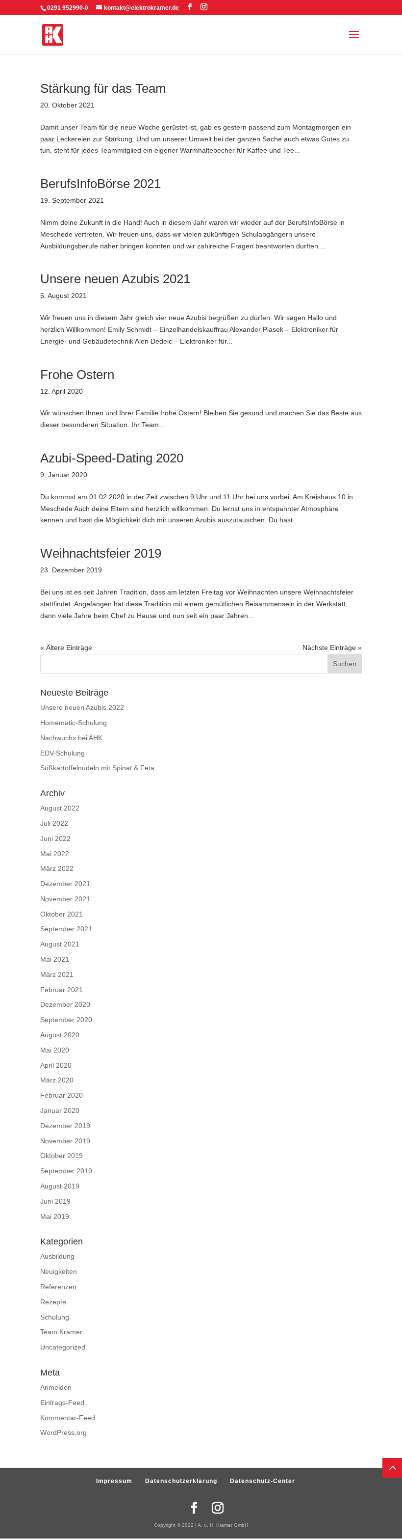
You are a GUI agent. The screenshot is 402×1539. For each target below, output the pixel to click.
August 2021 (59, 944)
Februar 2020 (61, 1095)
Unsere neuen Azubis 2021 (115, 278)
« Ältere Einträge (66, 647)
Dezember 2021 (65, 884)
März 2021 (57, 974)
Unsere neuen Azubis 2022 (82, 707)
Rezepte (53, 1302)
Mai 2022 (54, 854)
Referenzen (58, 1287)
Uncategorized (62, 1347)
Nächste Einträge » (332, 647)
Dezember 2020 (65, 1004)
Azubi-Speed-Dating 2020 (111, 458)
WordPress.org (63, 1432)
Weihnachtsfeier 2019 (100, 553)
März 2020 (57, 1080)
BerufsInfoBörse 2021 (100, 183)
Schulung (54, 1317)
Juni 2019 (55, 1201)
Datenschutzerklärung (181, 1481)
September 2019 (66, 1171)
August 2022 (59, 808)
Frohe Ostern (77, 374)
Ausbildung (57, 1256)
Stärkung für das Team (103, 88)
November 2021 (65, 899)
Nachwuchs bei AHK (71, 738)
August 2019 (59, 1186)
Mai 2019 (54, 1216)
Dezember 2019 (65, 1126)
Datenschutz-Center (262, 1481)
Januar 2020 (59, 1110)
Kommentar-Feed (67, 1418)
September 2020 (66, 1020)
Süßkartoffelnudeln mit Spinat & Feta (97, 768)
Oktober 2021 (61, 914)
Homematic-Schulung (73, 723)
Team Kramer (61, 1332)
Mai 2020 (54, 1050)
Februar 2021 (61, 990)
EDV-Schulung (62, 753)
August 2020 (59, 1035)
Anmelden (56, 1387)
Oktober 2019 (61, 1156)
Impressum (114, 1481)
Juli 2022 (54, 823)
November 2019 (65, 1141)
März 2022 (57, 868)
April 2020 (56, 1065)
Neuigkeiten (58, 1271)
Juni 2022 (55, 838)
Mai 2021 (54, 959)
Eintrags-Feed (62, 1402)
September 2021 (66, 929)
